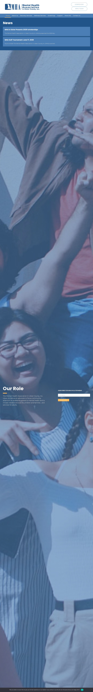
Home (8, 15)
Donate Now (79, 4)
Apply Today (79, 8)
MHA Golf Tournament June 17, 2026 (19, 40)
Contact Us (76, 15)
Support (60, 15)
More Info (68, 15)
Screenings (51, 15)
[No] (91, 690)
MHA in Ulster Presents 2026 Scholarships (21, 30)
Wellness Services (40, 15)
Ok (82, 689)
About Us (15, 15)
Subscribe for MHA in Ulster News (70, 390)
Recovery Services (26, 15)
